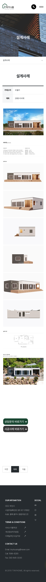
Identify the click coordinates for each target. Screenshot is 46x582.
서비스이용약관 (11, 528)
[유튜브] (34, 506)
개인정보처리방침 (12, 532)
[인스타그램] (34, 511)
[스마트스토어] (34, 521)
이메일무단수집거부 (12, 536)
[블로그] (34, 516)
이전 (6, 469)
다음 (24, 469)
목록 (15, 469)
